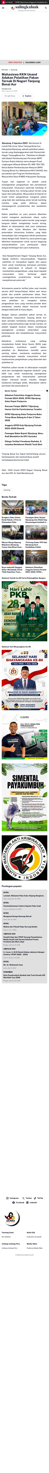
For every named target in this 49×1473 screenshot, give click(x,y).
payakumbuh (8, 972)
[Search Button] (46, 8)
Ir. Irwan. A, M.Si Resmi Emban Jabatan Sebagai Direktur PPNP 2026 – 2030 (23, 953)
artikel (6, 892)
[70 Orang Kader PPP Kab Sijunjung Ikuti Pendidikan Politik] (36, 532)
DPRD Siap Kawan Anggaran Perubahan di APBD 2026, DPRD (26, 2)
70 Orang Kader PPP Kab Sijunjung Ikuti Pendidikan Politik (36, 544)
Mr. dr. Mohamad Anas (13, 965)
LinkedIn (33, 1202)
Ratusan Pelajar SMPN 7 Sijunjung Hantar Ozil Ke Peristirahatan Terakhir (23, 407)
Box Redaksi (6, 1237)
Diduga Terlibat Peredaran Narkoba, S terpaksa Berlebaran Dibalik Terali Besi (23, 443)
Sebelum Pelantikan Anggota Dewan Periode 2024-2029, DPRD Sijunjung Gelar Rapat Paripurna (23, 398)
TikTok (40, 1198)
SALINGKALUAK (27, 1255)
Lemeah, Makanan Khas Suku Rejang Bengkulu (23, 896)
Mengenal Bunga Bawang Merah (17, 916)
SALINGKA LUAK (33, 62)
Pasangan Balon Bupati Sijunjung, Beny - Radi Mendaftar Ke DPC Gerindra (24, 435)
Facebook (20, 1202)
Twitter (29, 1198)
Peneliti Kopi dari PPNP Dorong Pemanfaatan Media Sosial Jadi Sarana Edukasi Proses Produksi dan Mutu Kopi (22, 939)
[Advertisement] (24, 24)
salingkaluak (27, 7)
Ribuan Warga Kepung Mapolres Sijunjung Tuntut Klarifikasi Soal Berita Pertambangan (11, 544)
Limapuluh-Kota (9, 934)
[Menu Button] (3, 8)
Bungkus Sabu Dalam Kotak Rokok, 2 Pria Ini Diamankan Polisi (11, 519)
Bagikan (28, 96)
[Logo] (24, 1217)
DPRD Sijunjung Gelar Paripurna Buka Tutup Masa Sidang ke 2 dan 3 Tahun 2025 (23, 417)
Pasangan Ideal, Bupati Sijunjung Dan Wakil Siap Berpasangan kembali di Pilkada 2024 (36, 519)
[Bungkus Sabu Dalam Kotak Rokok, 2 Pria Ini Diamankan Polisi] (13, 507)
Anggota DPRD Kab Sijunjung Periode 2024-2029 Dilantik (23, 427)
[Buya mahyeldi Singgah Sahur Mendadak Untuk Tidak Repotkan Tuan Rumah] (13, 557)
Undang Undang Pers (9, 1248)
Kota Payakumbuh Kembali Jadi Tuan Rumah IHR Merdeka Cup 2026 (24, 976)
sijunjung (7, 490)
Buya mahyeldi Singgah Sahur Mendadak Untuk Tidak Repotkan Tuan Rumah (12, 569)
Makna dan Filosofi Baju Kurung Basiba (20, 927)
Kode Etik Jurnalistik (34, 1237)
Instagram (14, 1198)
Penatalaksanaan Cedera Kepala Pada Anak (22, 906)
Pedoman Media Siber (35, 1248)
